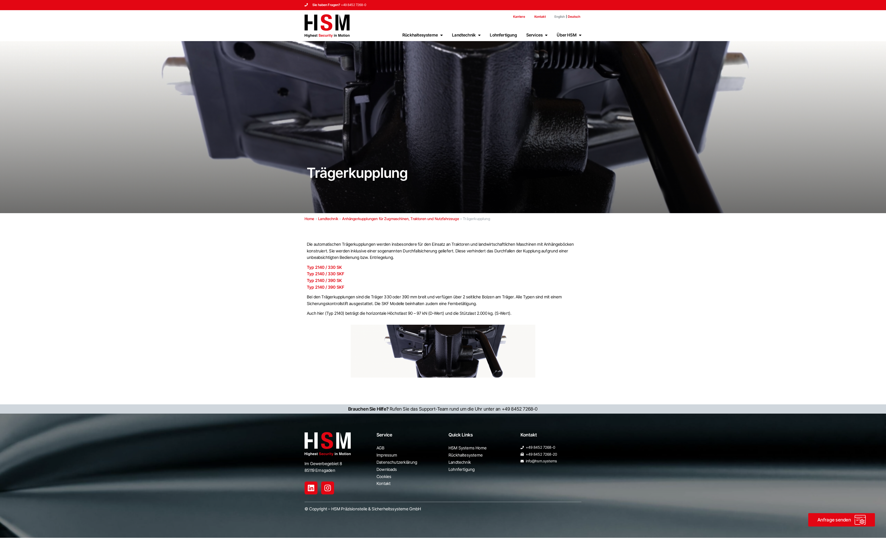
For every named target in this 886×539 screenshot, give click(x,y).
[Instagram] (327, 487)
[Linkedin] (311, 487)
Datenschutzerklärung (397, 462)
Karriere (519, 16)
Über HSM (566, 35)
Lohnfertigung (503, 35)
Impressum (387, 455)
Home (309, 218)
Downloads (387, 469)
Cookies (384, 476)
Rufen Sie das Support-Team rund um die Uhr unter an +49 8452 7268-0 (443, 409)
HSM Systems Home (468, 447)
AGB (381, 447)
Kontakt (540, 16)
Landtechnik (464, 35)
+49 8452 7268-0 (353, 5)
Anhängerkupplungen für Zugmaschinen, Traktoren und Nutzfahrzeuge (400, 218)
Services (534, 35)
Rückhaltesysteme (420, 35)
